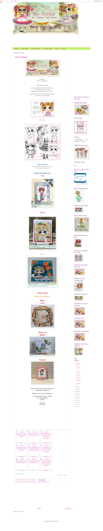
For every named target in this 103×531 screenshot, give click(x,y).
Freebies (63, 49)
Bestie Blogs (25, 49)
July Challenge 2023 (25, 482)
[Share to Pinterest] (44, 480)
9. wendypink (46, 470)
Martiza (31, 482)
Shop (56, 49)
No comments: (33, 479)
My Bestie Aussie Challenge (38, 482)
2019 (77, 393)
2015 (77, 402)
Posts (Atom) (21, 511)
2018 (77, 396)
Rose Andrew (46, 482)
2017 (77, 398)
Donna (42, 212)
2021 (77, 389)
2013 (77, 406)
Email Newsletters (80, 184)
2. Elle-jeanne (33, 443)
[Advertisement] (42, 496)
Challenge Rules (47, 49)
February (79, 380)
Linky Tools (60, 475)
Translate (83, 141)
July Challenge (21, 56)
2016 (77, 400)
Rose (42, 175)
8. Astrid (33, 470)
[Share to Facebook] (43, 480)
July (78, 364)
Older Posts (68, 508)
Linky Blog (65, 475)
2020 (77, 391)
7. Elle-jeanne (21, 470)
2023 (77, 363)
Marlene (42, 335)
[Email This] (39, 480)
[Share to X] (41, 480)
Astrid (42, 303)
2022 (77, 387)
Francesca (42, 360)
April (78, 375)
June (78, 371)
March (78, 378)
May (78, 373)
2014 (77, 404)
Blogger (57, 521)
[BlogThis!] (40, 480)
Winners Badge (35, 49)
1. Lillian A (21, 443)
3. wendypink (46, 443)
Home (16, 49)
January (78, 383)
